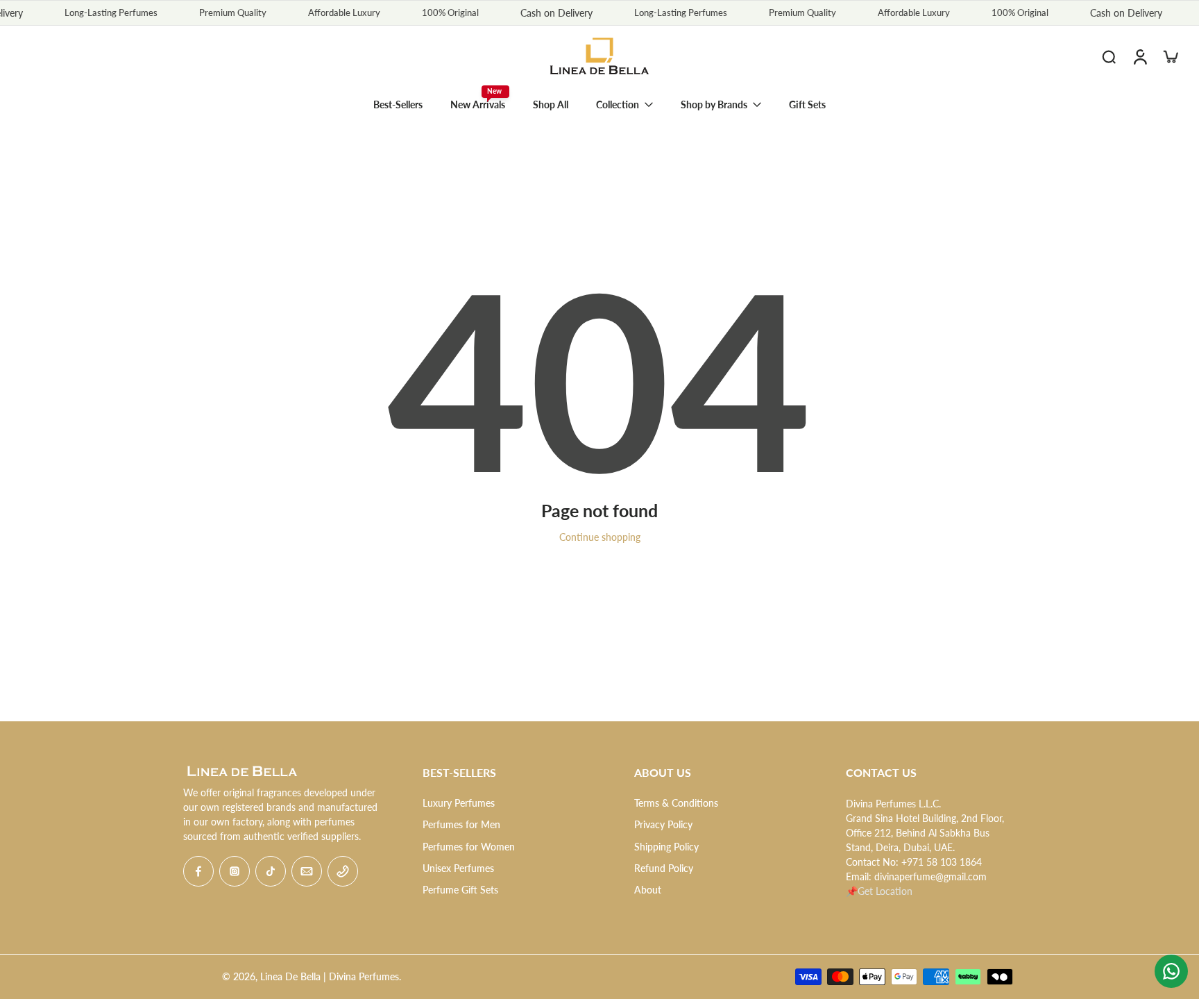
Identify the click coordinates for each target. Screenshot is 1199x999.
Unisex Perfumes (458, 868)
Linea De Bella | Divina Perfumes (329, 976)
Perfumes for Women (469, 847)
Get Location (885, 891)
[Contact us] (1171, 971)
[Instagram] (234, 871)
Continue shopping (599, 537)
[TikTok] (270, 871)
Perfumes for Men (461, 824)
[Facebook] (198, 871)
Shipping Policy (666, 847)
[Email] (306, 871)
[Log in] (1139, 56)
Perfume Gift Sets (460, 890)
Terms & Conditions (676, 803)
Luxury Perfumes (459, 803)
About (647, 890)
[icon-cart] (1170, 56)
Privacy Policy (663, 824)
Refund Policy (663, 868)
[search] (1109, 56)
